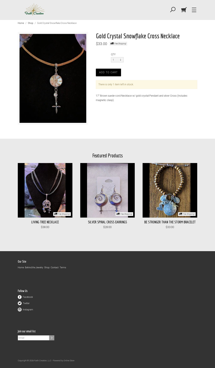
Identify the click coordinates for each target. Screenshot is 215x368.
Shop (30, 23)
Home (21, 23)
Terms (63, 267)
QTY (113, 54)
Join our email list (27, 331)
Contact (55, 267)
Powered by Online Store (63, 360)
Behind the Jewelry (34, 267)
